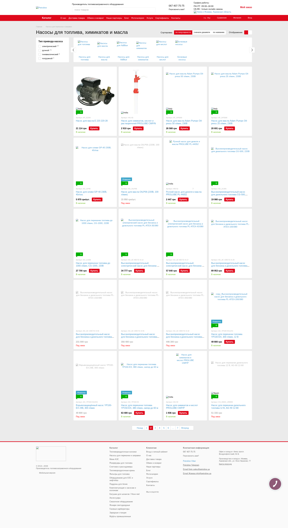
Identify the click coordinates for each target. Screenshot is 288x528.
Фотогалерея (137, 18)
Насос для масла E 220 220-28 (92, 120)
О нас (63, 18)
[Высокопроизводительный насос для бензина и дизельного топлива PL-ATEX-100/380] (230, 233)
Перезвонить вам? (177, 9)
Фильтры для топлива (119, 474)
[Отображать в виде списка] (250, 32)
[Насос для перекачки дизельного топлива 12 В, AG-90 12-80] (230, 375)
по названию (218, 32)
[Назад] (73, 50)
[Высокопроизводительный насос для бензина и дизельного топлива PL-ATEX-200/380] (140, 304)
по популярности (183, 32)
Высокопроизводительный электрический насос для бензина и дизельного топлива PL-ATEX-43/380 (185, 266)
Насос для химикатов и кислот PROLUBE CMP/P (182, 406)
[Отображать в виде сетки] (246, 32)
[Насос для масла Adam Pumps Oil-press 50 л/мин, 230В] (185, 91)
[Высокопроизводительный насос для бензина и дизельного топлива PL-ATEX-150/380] (95, 304)
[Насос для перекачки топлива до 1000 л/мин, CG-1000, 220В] (95, 233)
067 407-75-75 (176, 5)
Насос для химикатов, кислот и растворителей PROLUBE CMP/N (138, 122)
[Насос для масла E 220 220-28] (95, 91)
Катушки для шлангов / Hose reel (125, 494)
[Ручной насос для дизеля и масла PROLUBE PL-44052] (185, 162)
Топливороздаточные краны (122, 470)
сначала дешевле (202, 32)
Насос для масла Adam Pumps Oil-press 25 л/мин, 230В (229, 122)
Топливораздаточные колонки (123, 452)
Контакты (175, 18)
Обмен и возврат (95, 18)
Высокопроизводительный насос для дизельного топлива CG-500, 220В (228, 194)
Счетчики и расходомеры (121, 467)
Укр (204, 18)
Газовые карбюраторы (119, 509)
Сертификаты (162, 18)
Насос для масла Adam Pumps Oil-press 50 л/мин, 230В (184, 122)
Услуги (150, 18)
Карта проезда (225, 464)
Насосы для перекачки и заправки (125, 455)
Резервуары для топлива (121, 463)
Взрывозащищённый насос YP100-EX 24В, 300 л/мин (94, 406)
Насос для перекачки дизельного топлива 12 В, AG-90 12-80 (228, 406)
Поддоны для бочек (119, 484)
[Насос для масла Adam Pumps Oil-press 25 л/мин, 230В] (230, 91)
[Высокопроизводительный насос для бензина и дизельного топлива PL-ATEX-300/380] (185, 304)
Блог (126, 18)
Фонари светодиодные (120, 505)
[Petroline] (51, 454)
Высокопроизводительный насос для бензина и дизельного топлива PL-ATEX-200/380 (139, 337)
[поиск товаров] (153, 9)
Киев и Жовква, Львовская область (214, 12)
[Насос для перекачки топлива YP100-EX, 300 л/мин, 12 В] (230, 304)
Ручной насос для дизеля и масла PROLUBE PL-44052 (183, 193)
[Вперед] (252, 50)
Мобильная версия (47, 473)
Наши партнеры (114, 18)
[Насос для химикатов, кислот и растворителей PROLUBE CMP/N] (140, 91)
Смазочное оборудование (121, 501)
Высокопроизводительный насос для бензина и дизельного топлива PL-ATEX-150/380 (94, 337)
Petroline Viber (189, 461)
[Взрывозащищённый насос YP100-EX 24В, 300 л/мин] (95, 375)
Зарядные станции (118, 513)
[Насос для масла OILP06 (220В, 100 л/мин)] (140, 162)
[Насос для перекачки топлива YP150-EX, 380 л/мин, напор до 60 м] (140, 375)
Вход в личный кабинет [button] (157, 452)
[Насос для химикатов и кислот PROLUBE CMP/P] (185, 375)
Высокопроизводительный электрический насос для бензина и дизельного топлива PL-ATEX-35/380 (140, 266)
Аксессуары (115, 498)
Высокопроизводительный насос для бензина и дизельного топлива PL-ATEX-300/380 (184, 337)
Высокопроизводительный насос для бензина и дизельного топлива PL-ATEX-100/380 (229, 266)
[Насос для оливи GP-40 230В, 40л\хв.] (95, 162)
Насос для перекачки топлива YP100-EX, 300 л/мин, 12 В (226, 335)
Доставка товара (77, 18)
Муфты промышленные (120, 516)
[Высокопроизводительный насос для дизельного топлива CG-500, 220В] (230, 162)
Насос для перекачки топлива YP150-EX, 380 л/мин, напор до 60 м (139, 406)
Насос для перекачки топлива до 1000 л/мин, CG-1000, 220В (93, 264)
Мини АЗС (114, 459)
